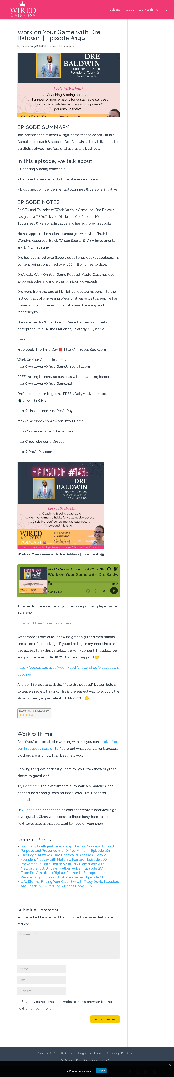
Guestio (28, 810)
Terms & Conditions (55, 1053)
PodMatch (31, 786)
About (129, 10)
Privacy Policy (120, 1053)
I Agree (101, 1070)
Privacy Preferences (80, 1071)
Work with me (148, 10)
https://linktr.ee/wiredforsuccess (44, 623)
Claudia (25, 46)
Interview (52, 46)
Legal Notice (89, 1053)
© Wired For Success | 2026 (85, 1060)
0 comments (66, 46)
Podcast (114, 10)
